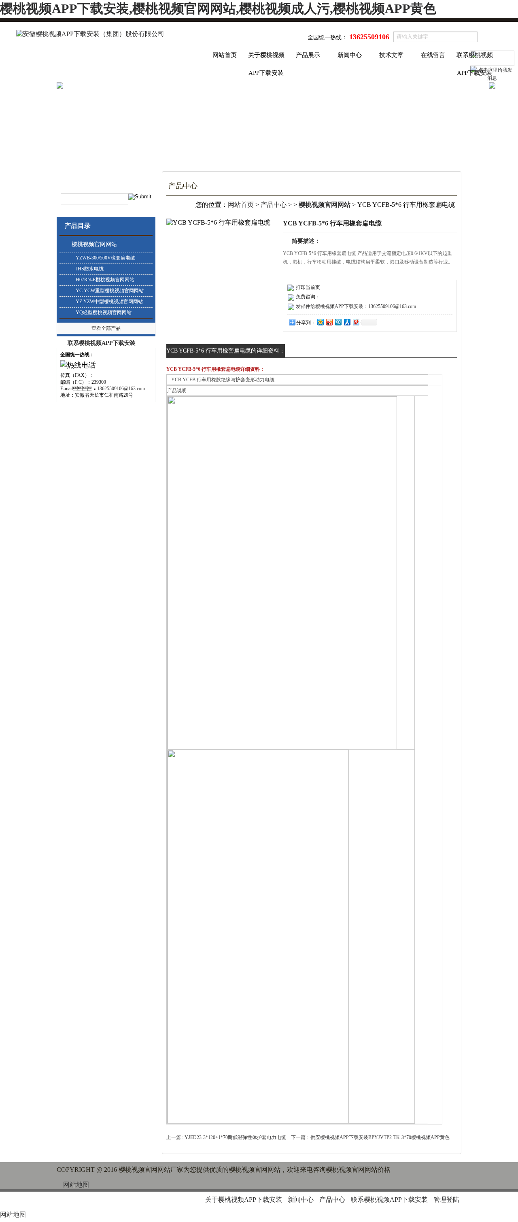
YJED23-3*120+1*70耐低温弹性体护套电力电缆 (235, 1137)
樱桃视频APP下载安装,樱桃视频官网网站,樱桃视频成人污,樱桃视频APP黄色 (218, 8)
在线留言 (433, 55)
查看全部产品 (106, 328)
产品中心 (274, 204)
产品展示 (308, 55)
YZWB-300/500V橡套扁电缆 (105, 258)
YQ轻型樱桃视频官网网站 (104, 312)
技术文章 (391, 55)
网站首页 (224, 55)
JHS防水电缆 (90, 269)
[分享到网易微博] (355, 322)
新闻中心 (350, 55)
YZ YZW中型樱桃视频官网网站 (109, 301)
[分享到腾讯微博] (337, 322)
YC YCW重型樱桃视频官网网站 (110, 290)
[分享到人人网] (346, 322)
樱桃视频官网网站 (94, 244)
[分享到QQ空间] (320, 322)
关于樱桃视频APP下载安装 (266, 58)
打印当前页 (308, 287)
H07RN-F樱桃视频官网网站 (105, 280)
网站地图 (76, 1184)
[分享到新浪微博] (329, 322)
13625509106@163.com (121, 388)
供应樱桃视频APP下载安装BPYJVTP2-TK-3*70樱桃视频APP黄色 (380, 1137)
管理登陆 (446, 1199)
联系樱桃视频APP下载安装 (474, 58)
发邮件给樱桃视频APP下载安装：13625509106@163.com (356, 306)
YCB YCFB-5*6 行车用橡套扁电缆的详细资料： (225, 351)
